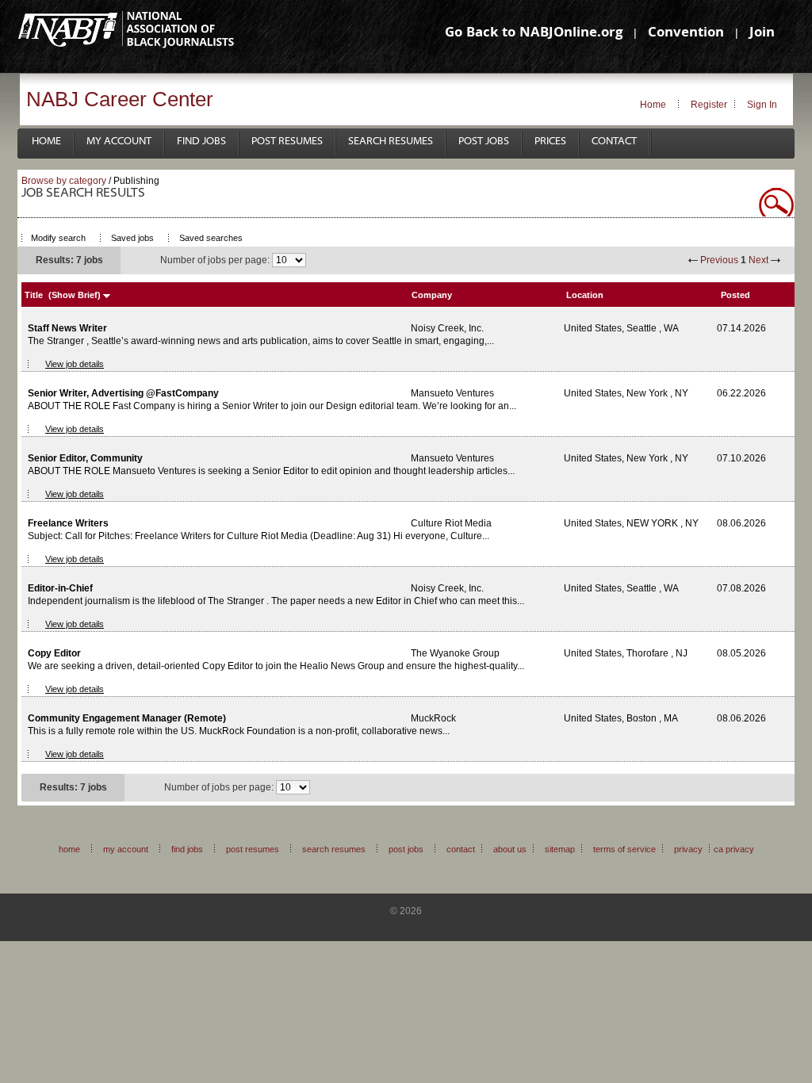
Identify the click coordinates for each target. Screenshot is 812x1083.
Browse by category (63, 180)
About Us (510, 849)
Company (432, 295)
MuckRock (433, 718)
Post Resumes (287, 141)
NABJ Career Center (119, 99)
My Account (118, 141)
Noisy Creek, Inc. (447, 328)
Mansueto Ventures (452, 393)
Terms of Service (624, 849)
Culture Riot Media (451, 523)
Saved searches (211, 238)
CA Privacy (734, 849)
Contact (614, 141)
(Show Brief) (74, 295)
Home (653, 104)
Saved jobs (132, 238)
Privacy (688, 849)
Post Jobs (483, 141)
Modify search (58, 238)
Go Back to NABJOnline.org (533, 33)
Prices (550, 141)
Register (709, 104)
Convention (686, 33)
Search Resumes (390, 141)
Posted (735, 295)
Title (34, 295)
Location (584, 295)
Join (762, 33)
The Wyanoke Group (455, 653)
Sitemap (560, 849)
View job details (74, 364)
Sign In (762, 104)
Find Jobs (201, 141)
